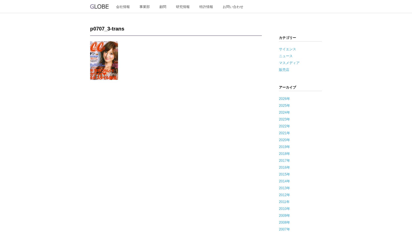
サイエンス (287, 49)
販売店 (284, 70)
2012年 (284, 195)
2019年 (284, 147)
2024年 (284, 112)
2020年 (284, 140)
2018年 (284, 154)
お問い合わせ (233, 7)
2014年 (284, 181)
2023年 (284, 119)
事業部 (144, 7)
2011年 (284, 202)
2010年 (284, 209)
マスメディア (289, 63)
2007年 (284, 229)
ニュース (286, 56)
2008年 (284, 222)
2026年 (284, 99)
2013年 (284, 188)
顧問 (162, 7)
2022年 (284, 126)
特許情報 (206, 7)
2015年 (284, 174)
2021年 (284, 133)
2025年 (284, 105)
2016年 (284, 167)
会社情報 (123, 7)
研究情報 (183, 7)
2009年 (284, 215)
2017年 (284, 160)
